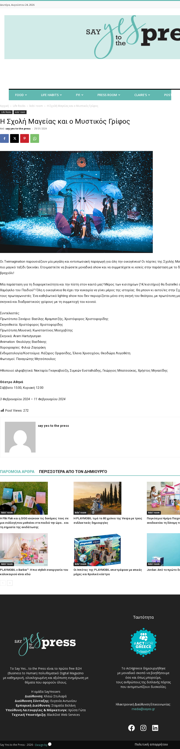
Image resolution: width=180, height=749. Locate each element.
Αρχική (4, 106)
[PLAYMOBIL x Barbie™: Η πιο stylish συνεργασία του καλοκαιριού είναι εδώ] (34, 549)
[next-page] (10, 583)
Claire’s (140, 95)
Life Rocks (19, 106)
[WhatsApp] (34, 138)
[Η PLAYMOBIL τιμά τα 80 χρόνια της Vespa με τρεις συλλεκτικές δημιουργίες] (108, 498)
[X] (14, 138)
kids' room (36, 106)
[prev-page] (2, 583)
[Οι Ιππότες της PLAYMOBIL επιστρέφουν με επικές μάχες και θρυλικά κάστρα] (108, 549)
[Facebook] (4, 138)
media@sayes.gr (143, 709)
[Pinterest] (24, 138)
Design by (41, 745)
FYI (78, 95)
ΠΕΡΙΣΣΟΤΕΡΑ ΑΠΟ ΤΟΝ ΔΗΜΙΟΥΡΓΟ (73, 471)
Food (19, 95)
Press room (107, 95)
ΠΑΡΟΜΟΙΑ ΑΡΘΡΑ (17, 471)
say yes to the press (18, 128)
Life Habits (50, 95)
